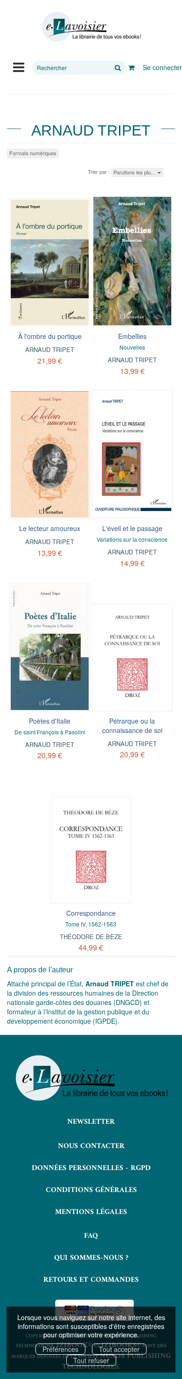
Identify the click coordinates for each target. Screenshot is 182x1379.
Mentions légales (91, 1212)
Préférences (60, 1349)
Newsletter (91, 1121)
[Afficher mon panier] (131, 67)
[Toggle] (18, 66)
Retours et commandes (91, 1279)
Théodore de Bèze (91, 936)
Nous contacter (91, 1146)
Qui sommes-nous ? (91, 1257)
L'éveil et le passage (132, 528)
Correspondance (91, 913)
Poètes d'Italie (49, 720)
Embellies (132, 336)
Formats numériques (32, 153)
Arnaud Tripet (49, 349)
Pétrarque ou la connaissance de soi (132, 725)
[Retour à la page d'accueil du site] (91, 26)
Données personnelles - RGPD (91, 1168)
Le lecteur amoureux (49, 528)
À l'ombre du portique (50, 336)
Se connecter (162, 67)
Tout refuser (91, 1360)
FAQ (91, 1236)
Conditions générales (91, 1190)
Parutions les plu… (135, 172)
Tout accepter (119, 1349)
